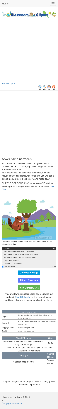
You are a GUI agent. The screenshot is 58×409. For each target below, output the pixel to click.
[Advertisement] (29, 51)
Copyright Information (12, 403)
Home (5, 3)
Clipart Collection (22, 296)
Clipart (11, 83)
